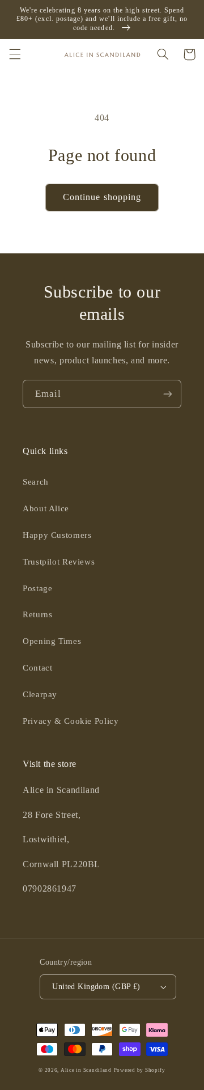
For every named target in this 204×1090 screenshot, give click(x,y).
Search (36, 481)
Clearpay (40, 694)
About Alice (46, 508)
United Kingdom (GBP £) (96, 986)
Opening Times (52, 641)
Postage (37, 588)
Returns (37, 614)
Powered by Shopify (139, 1070)
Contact (37, 667)
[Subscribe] (168, 394)
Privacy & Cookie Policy (71, 721)
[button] (15, 54)
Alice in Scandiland (86, 1070)
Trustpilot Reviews (59, 561)
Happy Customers (57, 535)
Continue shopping (102, 197)
